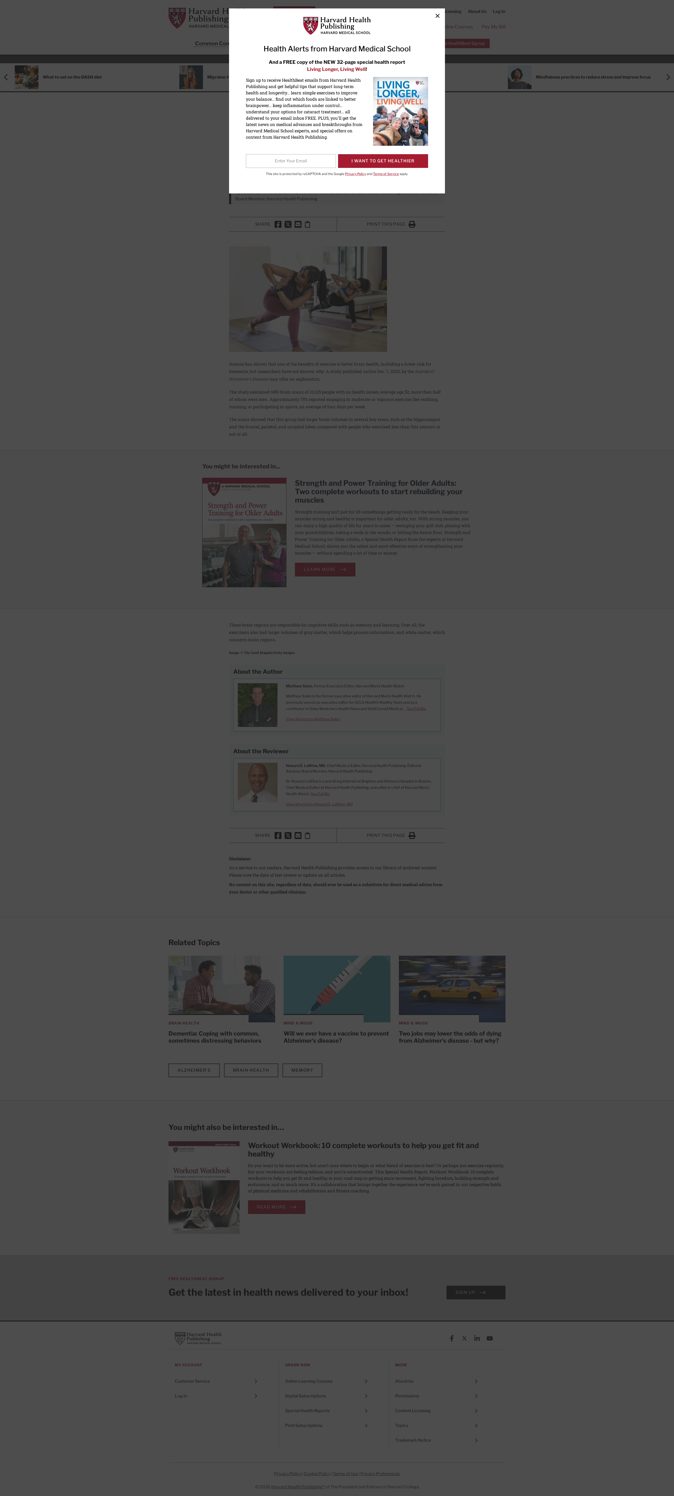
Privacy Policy (355, 174)
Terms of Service (386, 174)
